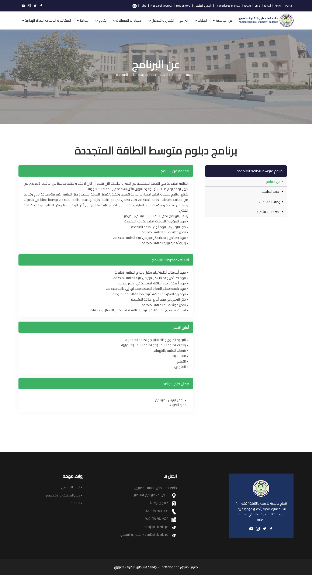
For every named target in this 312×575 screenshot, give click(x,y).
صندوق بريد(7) (159, 502)
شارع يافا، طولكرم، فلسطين (150, 495)
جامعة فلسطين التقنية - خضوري (135, 567)
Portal (288, 5)
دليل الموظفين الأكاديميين (62, 495)
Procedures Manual (228, 5)
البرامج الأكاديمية (171, 74)
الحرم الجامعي (70, 487)
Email (267, 5)
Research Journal (161, 5)
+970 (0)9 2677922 (155, 518)
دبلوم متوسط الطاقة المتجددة (136, 74)
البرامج (184, 20)
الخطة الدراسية (271, 191)
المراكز (85, 20)
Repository (183, 5)
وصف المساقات (270, 202)
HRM (278, 5)
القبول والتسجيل (163, 20)
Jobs (143, 5)
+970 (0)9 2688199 (155, 511)
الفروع (102, 20)
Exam (247, 5)
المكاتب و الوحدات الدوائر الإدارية (48, 20)
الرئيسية (191, 74)
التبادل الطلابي (203, 5)
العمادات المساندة (129, 20)
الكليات (202, 20)
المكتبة (75, 503)
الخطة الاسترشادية (269, 212)
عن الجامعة (224, 20)
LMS (257, 5)
